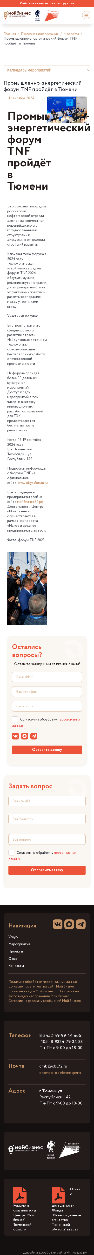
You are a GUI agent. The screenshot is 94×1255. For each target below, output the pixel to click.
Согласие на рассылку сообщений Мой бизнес (44, 1000)
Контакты (16, 966)
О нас (12, 959)
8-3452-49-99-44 (56, 1035)
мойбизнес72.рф (30, 501)
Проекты (15, 951)
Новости (71, 34)
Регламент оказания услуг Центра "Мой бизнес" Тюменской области (24, 1217)
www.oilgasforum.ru (33, 483)
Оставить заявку (47, 750)
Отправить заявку (47, 870)
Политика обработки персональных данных (43, 981)
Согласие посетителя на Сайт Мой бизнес (41, 986)
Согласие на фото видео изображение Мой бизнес (43, 994)
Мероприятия (19, 944)
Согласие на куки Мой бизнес (31, 991)
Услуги (13, 937)
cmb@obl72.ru (53, 1066)
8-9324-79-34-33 (67, 1042)
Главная (10, 34)
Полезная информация (40, 34)
